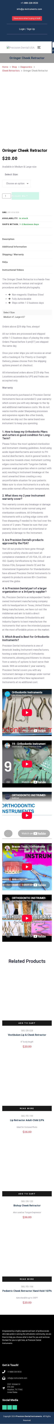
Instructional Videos (13, 270)
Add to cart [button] (27, 1023)
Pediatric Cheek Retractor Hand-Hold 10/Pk (27, 1290)
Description (8, 239)
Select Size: (11, 174)
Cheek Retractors (11, 70)
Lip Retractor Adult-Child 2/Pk (27, 1120)
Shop (14, 67)
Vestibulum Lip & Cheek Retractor (27, 1034)
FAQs (5, 262)
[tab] (27, 239)
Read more (27, 1108)
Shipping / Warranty (13, 254)
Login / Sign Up (27, 29)
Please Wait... (21, 196)
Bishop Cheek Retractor (27, 1205)
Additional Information (14, 246)
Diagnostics (26, 67)
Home (5, 67)
